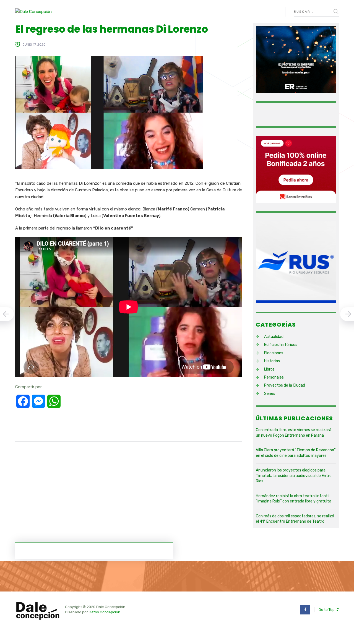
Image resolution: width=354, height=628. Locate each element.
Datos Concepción (104, 612)
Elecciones (273, 353)
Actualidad (273, 336)
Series (269, 393)
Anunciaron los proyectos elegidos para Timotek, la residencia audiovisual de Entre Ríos (294, 475)
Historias (272, 361)
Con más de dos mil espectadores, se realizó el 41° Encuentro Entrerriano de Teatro (295, 519)
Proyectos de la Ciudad (284, 385)
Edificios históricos (280, 344)
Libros (269, 369)
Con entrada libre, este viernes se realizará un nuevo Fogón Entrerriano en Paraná (293, 433)
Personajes (274, 377)
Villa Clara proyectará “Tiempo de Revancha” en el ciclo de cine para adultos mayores (295, 453)
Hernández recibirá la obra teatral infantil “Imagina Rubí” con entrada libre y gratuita (293, 499)
